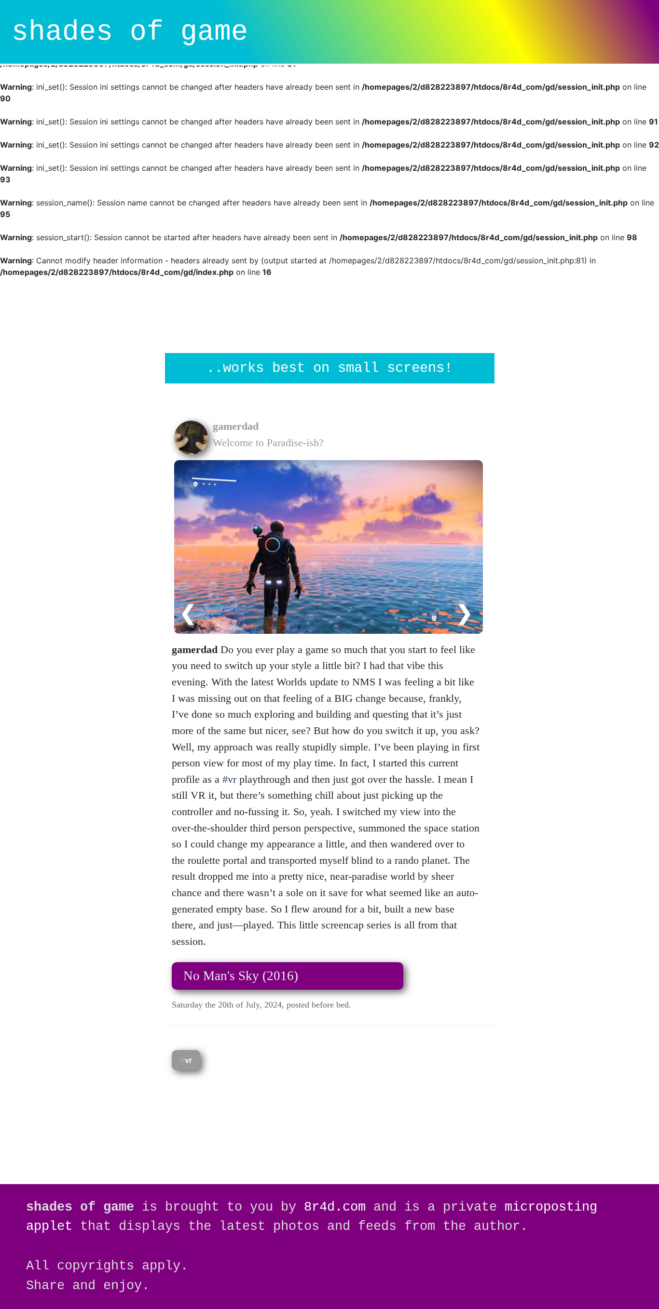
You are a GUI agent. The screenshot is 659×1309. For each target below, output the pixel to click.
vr (188, 1060)
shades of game (130, 32)
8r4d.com (335, 1207)
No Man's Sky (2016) (240, 975)
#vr (229, 779)
